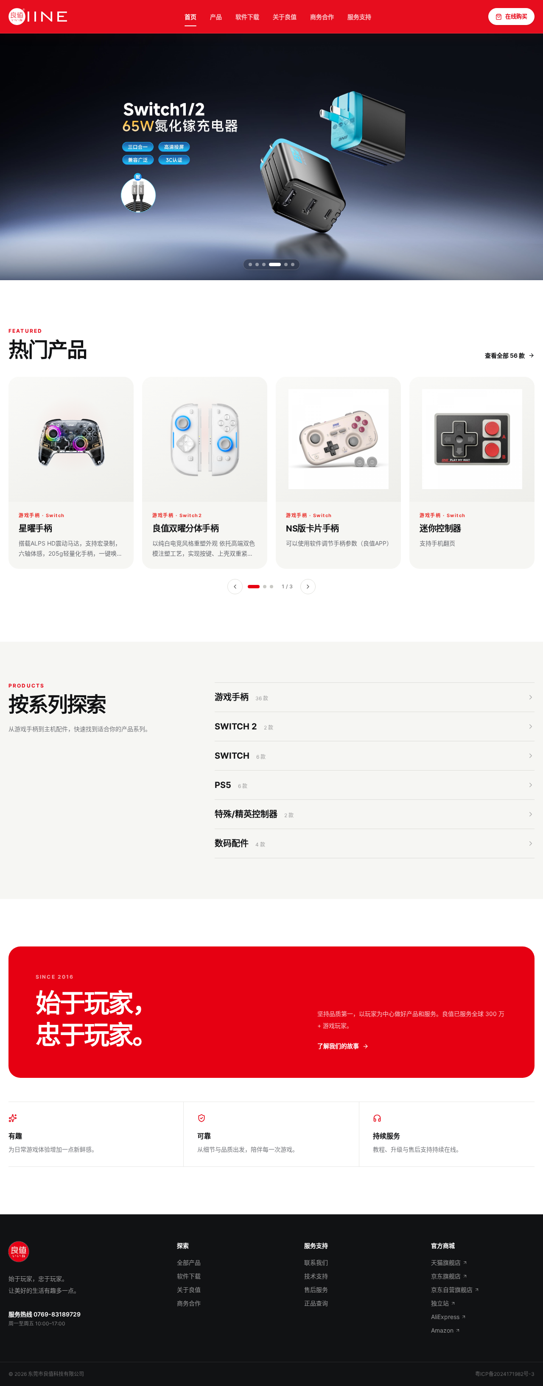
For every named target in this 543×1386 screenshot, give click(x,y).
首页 (190, 16)
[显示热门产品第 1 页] (254, 586)
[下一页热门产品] (308, 586)
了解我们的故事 (338, 1045)
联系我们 (316, 1262)
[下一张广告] (522, 157)
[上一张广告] (20, 157)
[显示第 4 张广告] (275, 264)
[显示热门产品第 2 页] (264, 586)
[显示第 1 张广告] (250, 264)
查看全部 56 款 (505, 355)
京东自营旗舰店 (452, 1289)
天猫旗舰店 (446, 1262)
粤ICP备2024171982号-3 (505, 1374)
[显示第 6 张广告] (292, 264)
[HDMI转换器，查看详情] (271, 156)
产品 (216, 16)
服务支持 (359, 16)
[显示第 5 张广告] (286, 264)
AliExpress (445, 1316)
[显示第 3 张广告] (264, 264)
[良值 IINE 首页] (37, 16)
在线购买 (516, 16)
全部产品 (189, 1262)
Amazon (442, 1330)
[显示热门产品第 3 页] (271, 586)
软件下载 (247, 16)
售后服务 (316, 1289)
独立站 (440, 1303)
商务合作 (322, 16)
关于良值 (285, 16)
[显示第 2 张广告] (257, 264)
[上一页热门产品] (235, 586)
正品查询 (316, 1303)
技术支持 (316, 1276)
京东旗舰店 (446, 1276)
